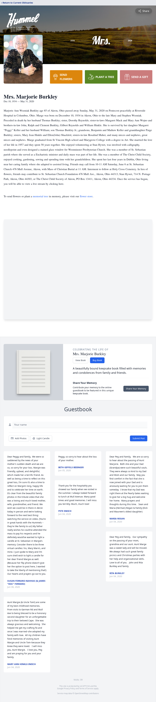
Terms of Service (86, 688)
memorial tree (40, 196)
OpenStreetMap (81, 693)
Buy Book (97, 360)
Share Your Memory (136, 388)
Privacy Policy (69, 688)
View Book (80, 360)
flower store (86, 196)
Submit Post (139, 438)
